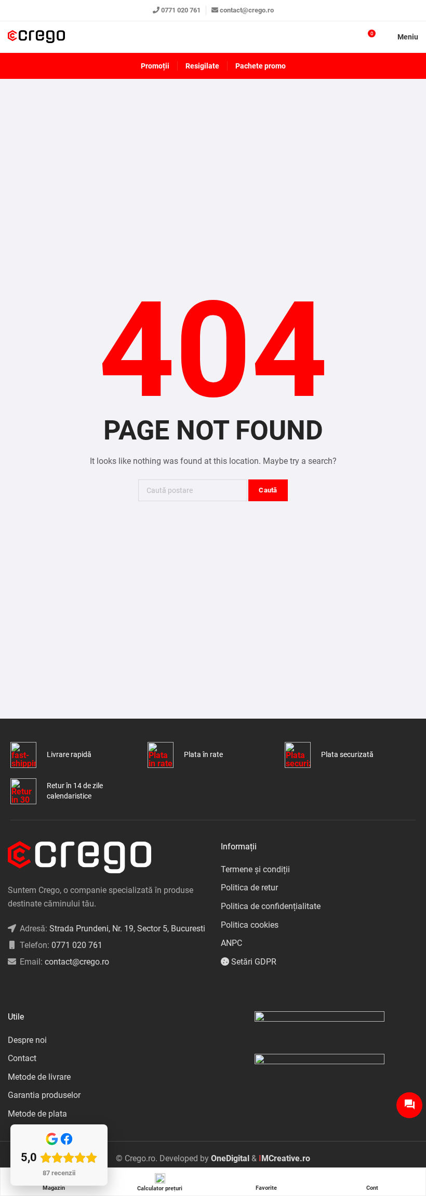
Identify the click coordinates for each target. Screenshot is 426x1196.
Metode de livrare (39, 1077)
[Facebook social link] (10, 988)
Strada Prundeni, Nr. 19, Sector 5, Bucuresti (127, 928)
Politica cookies (249, 925)
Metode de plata (37, 1114)
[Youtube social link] (49, 988)
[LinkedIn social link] (36, 988)
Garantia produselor (44, 1095)
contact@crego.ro (247, 10)
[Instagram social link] (23, 988)
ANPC (231, 943)
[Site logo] (36, 37)
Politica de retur (249, 887)
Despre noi (27, 1040)
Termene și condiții (255, 869)
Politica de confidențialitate (271, 906)
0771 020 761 (181, 10)
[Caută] (348, 36)
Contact (22, 1058)
